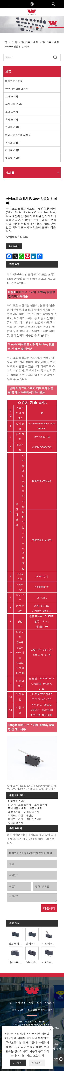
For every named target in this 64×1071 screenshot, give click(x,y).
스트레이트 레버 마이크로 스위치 (49, 962)
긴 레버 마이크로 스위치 (32, 943)
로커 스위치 (11, 96)
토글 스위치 (11, 111)
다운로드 (50, 1002)
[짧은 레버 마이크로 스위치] (15, 934)
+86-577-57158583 (35, 1021)
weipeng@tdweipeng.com (36, 1024)
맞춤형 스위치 (12, 157)
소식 (39, 1002)
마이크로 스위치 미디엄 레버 (16, 962)
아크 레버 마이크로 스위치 (49, 943)
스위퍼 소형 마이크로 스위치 (32, 962)
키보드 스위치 (12, 127)
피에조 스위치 (12, 142)
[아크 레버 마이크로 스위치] (48, 934)
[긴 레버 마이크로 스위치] (32, 934)
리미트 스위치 (12, 150)
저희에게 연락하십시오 (40, 1010)
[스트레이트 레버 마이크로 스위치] (48, 953)
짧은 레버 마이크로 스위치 (16, 943)
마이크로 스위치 (29, 42)
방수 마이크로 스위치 (16, 88)
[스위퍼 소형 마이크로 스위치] (32, 953)
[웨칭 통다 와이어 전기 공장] (31, 11)
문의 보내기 (14, 246)
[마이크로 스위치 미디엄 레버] (15, 953)
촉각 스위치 (11, 119)
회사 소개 (20, 1002)
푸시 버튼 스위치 (14, 104)
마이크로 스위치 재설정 (18, 134)
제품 (14, 42)
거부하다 (18, 1062)
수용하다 (37, 1062)
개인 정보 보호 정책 (32, 1055)
